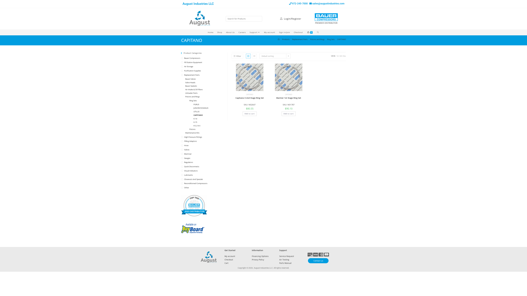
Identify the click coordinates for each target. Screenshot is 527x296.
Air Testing (284, 259)
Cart (226, 263)
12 (337, 56)
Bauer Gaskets (191, 86)
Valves (186, 149)
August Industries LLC (198, 4)
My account (230, 256)
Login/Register (292, 18)
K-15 (195, 122)
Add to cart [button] (250, 114)
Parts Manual (285, 263)
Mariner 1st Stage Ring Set (288, 98)
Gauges (187, 158)
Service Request (286, 256)
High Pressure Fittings (193, 137)
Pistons (192, 129)
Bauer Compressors (192, 58)
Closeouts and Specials (193, 179)
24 (341, 56)
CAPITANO (341, 39)
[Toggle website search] (318, 32)
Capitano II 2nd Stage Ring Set (250, 98)
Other (186, 187)
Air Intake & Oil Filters (194, 89)
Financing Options (260, 256)
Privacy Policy (258, 259)
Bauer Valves (190, 79)
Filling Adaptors (190, 141)
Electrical (187, 154)
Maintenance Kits (192, 133)
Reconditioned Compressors (195, 183)
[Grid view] (248, 56)
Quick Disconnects (191, 166)
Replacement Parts (192, 75)
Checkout (229, 259)
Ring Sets (193, 100)
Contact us (318, 260)
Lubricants (188, 175)
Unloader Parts (191, 93)
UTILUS (196, 111)
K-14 (195, 118)
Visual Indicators (191, 171)
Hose (186, 145)
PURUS (196, 104)
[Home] (279, 39)
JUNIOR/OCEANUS (201, 108)
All (344, 56)
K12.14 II (197, 125)
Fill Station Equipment (193, 62)
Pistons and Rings (192, 96)
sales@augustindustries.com (328, 3)
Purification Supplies (192, 70)
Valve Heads (190, 82)
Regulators (188, 162)
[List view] (254, 56)
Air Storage (188, 66)
